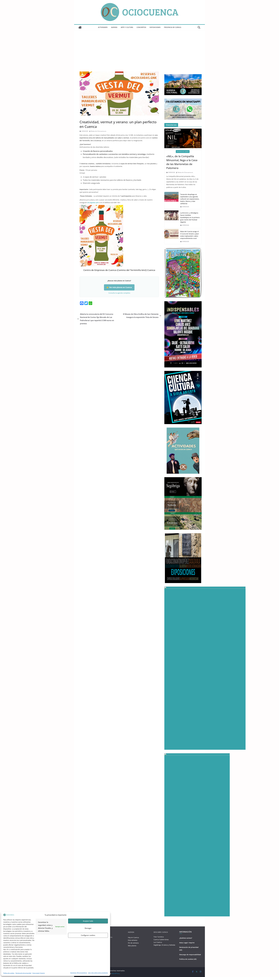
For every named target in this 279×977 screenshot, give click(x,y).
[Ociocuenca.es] (80, 27)
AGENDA (114, 27)
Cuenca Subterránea (161, 939)
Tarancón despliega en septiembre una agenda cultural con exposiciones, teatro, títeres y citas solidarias (189, 199)
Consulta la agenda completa (119, 293)
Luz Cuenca (158, 942)
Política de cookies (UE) (187, 959)
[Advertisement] (139, 53)
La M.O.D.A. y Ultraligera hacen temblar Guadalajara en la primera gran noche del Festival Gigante (190, 217)
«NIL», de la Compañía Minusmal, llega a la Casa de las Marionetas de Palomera (181, 162)
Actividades (103, 27)
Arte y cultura (127, 27)
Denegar (88, 928)
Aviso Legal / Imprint (38, 973)
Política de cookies (8, 973)
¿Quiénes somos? (185, 938)
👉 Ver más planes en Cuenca (119, 287)
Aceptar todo (88, 921)
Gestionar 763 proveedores (78, 973)
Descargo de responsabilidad (190, 954)
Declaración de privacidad (23, 973)
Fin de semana (133, 943)
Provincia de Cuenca (172, 27)
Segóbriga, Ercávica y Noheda (164, 945)
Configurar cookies (88, 935)
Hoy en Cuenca (133, 937)
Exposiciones (155, 27)
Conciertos (141, 27)
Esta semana (132, 940)
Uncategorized (84, 117)
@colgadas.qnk (93, 202)
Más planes (132, 946)
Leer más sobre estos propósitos (98, 973)
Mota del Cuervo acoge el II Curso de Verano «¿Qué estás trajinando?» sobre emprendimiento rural (189, 234)
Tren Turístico (159, 937)
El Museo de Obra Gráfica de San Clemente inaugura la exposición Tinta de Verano (140, 315)
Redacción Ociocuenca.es (98, 131)
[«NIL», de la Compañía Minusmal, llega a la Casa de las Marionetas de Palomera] (183, 138)
